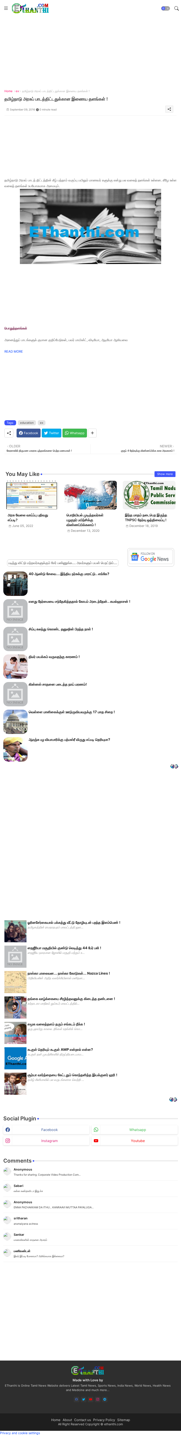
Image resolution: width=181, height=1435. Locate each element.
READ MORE (13, 352)
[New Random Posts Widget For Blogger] (174, 767)
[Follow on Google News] (151, 563)
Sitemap (123, 1420)
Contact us (82, 1420)
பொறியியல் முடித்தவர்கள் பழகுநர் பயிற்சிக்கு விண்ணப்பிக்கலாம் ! (85, 520)
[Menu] (6, 8)
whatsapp (137, 1129)
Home (8, 91)
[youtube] (90, 1399)
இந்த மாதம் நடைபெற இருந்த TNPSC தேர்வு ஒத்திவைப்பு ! (146, 517)
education (27, 422)
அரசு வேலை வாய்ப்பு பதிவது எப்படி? (28, 517)
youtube (138, 1140)
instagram (49, 1140)
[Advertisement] (89, 47)
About (67, 1420)
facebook (49, 1129)
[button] (165, 8)
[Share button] (92, 433)
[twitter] (83, 1399)
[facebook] (76, 1399)
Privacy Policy (104, 1420)
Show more (165, 474)
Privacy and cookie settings (20, 1433)
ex (17, 91)
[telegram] (104, 1399)
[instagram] (97, 1399)
